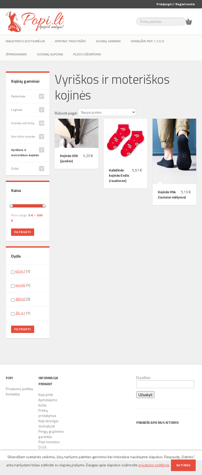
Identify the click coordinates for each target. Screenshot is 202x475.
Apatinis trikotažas (70, 41)
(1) (22, 271)
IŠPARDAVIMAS (16, 54)
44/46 (20, 285)
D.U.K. (42, 447)
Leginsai (26, 109)
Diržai (26, 168)
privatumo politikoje (153, 465)
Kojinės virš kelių (27, 123)
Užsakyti (145, 394)
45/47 (20, 271)
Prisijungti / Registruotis (175, 4)
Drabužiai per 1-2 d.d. (148, 41)
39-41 (20, 313)
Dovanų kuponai (50, 54)
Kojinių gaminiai (108, 41)
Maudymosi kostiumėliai (25, 41)
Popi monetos (49, 442)
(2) (22, 299)
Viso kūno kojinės (26, 136)
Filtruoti (22, 231)
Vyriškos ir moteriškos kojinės (26, 152)
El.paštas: (143, 377)
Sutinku (183, 465)
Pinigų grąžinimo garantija (51, 434)
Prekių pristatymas (47, 413)
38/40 (20, 299)
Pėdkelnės (27, 96)
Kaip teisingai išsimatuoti (48, 423)
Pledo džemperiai (87, 54)
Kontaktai (13, 394)
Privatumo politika (19, 389)
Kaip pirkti (45, 394)
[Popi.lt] (35, 21)
